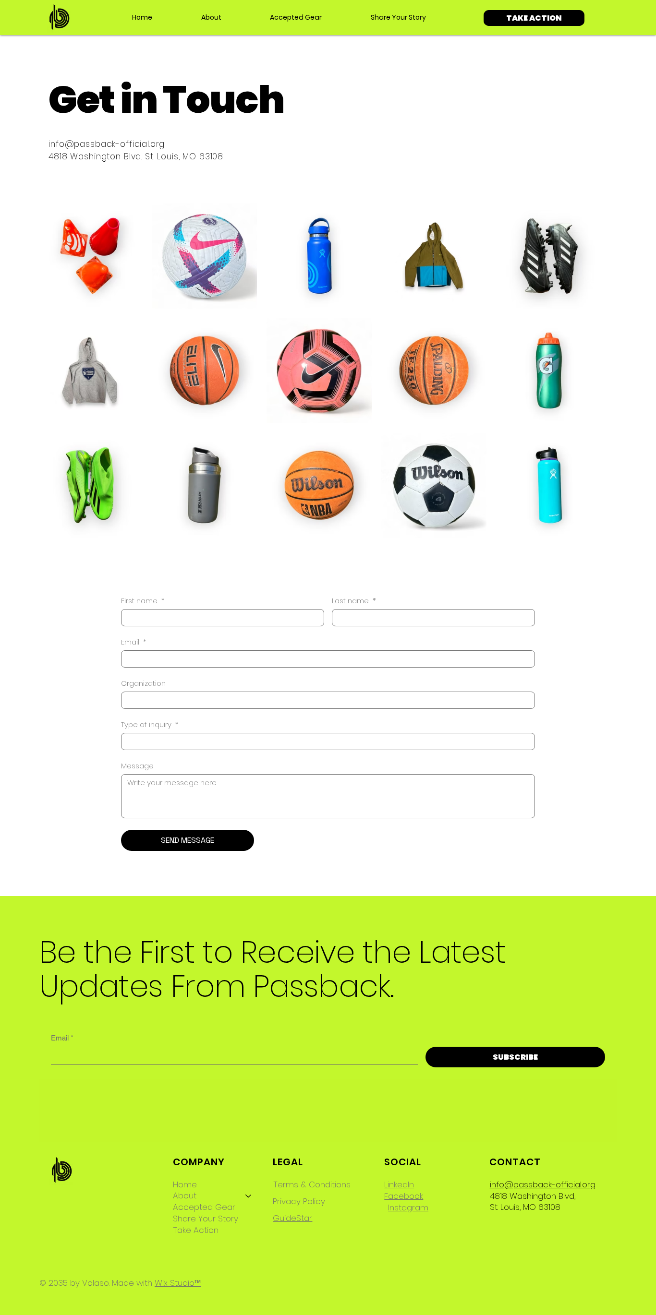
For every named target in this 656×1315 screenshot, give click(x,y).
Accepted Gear (204, 1207)
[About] (249, 1196)
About (184, 1195)
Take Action (196, 1230)
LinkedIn (399, 1184)
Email (133, 642)
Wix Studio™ (178, 1283)
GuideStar (292, 1218)
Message (137, 766)
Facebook (403, 1196)
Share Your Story (205, 1218)
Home (185, 1184)
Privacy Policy (299, 1201)
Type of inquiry (150, 724)
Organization (143, 683)
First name (143, 601)
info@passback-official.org (107, 144)
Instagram (408, 1207)
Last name (354, 601)
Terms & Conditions (312, 1184)
